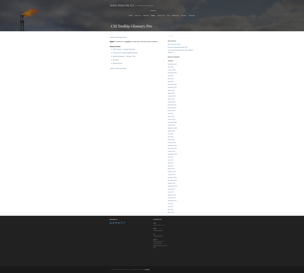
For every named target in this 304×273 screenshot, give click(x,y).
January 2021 (172, 119)
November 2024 (172, 73)
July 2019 (170, 157)
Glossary (191, 15)
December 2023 (172, 84)
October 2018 (171, 183)
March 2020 (171, 139)
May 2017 (170, 209)
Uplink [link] (112, 41)
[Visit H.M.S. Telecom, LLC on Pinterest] (116, 223)
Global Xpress (117, 63)
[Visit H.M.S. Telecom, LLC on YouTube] (111, 223)
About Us (138, 15)
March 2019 (171, 168)
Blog (153, 15)
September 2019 (172, 154)
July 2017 (170, 203)
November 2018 (172, 180)
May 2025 (170, 67)
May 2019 (170, 163)
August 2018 (171, 189)
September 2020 (172, 128)
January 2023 (172, 96)
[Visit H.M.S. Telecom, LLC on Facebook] (124, 223)
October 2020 (171, 125)
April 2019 (170, 166)
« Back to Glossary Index (118, 37)
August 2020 (171, 131)
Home (131, 15)
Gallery (183, 15)
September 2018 (172, 186)
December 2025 (172, 64)
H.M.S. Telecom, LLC (122, 5)
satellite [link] (128, 41)
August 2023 (171, 90)
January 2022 (172, 102)
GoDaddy (147, 269)
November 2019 (172, 148)
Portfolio (175, 15)
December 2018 (172, 177)
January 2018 (172, 198)
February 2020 (172, 142)
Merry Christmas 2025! (174, 44)
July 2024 (170, 76)
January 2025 (172, 70)
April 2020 (170, 137)
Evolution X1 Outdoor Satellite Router (125, 53)
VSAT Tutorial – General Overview (124, 49)
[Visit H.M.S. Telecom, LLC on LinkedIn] (119, 223)
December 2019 (172, 145)
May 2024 (170, 78)
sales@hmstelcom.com (159, 225)
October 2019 (171, 151)
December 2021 (172, 105)
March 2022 (171, 99)
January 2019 (172, 174)
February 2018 (172, 195)
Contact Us (161, 15)
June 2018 (171, 192)
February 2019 (172, 171)
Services (146, 15)
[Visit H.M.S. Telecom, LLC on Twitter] (113, 223)
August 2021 (171, 110)
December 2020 (172, 122)
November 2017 (172, 200)
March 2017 (171, 212)
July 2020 (170, 134)
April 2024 (170, 81)
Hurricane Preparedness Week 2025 (178, 47)
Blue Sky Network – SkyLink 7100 (124, 56)
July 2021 (170, 113)
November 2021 (172, 108)
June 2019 (171, 160)
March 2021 (171, 116)
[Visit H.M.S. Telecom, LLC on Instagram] (122, 223)
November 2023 (172, 87)
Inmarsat (116, 60)
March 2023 (171, 93)
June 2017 (171, 206)
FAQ (168, 15)
